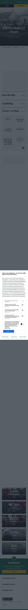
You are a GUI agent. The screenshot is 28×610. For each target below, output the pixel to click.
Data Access (14, 336)
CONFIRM (8, 331)
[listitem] (14, 301)
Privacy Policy (22, 336)
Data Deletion (5, 336)
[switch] (22, 305)
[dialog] (14, 305)
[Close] (24, 273)
